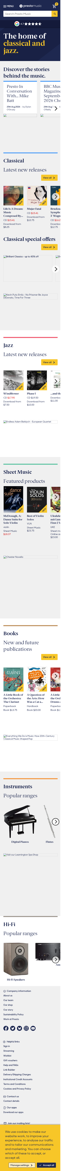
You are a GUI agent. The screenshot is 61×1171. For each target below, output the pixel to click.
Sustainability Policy (13, 1014)
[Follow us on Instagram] (27, 1028)
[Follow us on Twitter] (13, 1028)
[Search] (55, 14)
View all (47, 177)
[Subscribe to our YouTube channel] (33, 1028)
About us (7, 995)
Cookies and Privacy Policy (17, 1088)
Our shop (8, 1005)
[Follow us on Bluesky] (20, 1028)
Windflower (11, 393)
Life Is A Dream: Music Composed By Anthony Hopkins (13, 212)
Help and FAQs (10, 1065)
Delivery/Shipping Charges (17, 1074)
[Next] (55, 108)
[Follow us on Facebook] (6, 1028)
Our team (8, 1000)
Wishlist (7, 1055)
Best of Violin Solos (35, 517)
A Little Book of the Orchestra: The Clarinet (13, 698)
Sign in (6, 1046)
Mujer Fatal (34, 208)
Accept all (48, 1165)
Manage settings (20, 1165)
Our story (8, 1009)
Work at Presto (11, 1019)
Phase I (31, 393)
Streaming (8, 1050)
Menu (10, 6)
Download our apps (13, 1112)
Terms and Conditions (14, 1084)
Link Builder (9, 1069)
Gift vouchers (10, 1060)
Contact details (11, 1101)
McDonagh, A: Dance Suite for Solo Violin (12, 519)
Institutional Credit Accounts (17, 1079)
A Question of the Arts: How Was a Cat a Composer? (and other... (35, 698)
